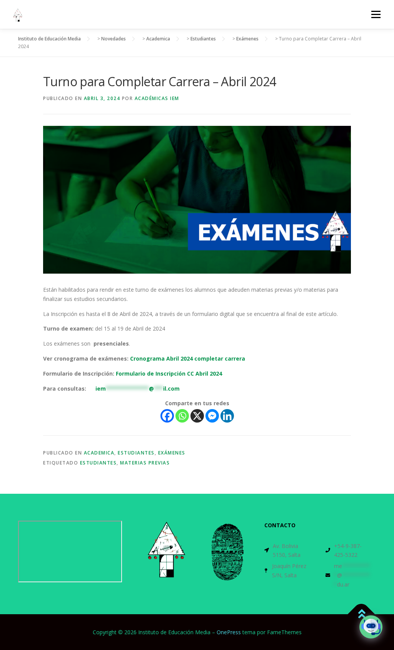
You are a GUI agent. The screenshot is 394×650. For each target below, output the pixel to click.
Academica (99, 452)
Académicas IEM (157, 98)
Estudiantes (136, 452)
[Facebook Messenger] (212, 416)
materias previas (145, 463)
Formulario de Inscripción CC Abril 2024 (168, 373)
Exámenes (171, 452)
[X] (197, 416)
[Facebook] (167, 416)
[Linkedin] (227, 416)
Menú (375, 14)
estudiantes (98, 463)
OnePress (229, 632)
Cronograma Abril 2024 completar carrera (187, 358)
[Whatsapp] (182, 416)
